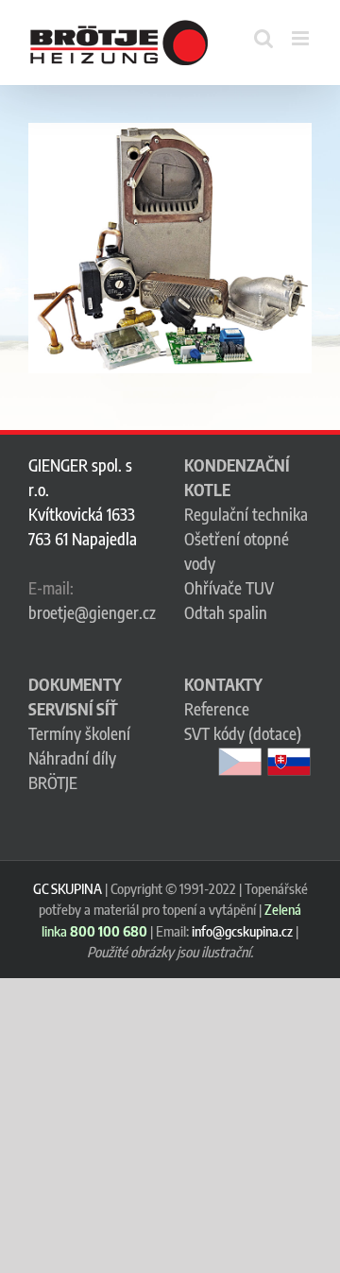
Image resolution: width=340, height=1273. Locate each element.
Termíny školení (79, 733)
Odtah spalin (225, 612)
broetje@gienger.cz (92, 612)
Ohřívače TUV (229, 587)
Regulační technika (246, 514)
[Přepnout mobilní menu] (302, 38)
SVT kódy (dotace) (242, 733)
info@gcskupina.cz (242, 930)
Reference (216, 708)
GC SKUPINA (67, 888)
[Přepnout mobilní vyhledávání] (263, 38)
